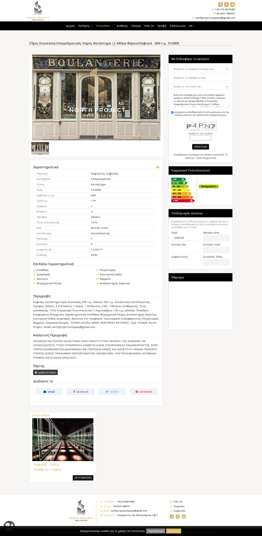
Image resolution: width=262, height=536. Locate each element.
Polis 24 (149, 25)
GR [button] (191, 25)
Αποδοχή (173, 531)
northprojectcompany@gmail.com (215, 17)
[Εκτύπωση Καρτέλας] (157, 166)
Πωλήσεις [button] (84, 25)
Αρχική (70, 25)
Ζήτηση (135, 25)
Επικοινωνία (177, 25)
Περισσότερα (155, 531)
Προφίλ (161, 25)
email (50, 392)
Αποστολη (200, 146)
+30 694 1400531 (225, 13)
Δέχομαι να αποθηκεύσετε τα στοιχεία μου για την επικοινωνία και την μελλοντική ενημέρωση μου (201, 114)
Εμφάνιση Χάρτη (47, 372)
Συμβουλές (179, 510)
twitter (113, 392)
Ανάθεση (122, 25)
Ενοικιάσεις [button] (103, 25)
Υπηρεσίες (179, 506)
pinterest (145, 392)
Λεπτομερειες (83, 477)
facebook (81, 392)
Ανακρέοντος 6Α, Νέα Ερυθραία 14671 (137, 515)
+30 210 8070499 (225, 9)
